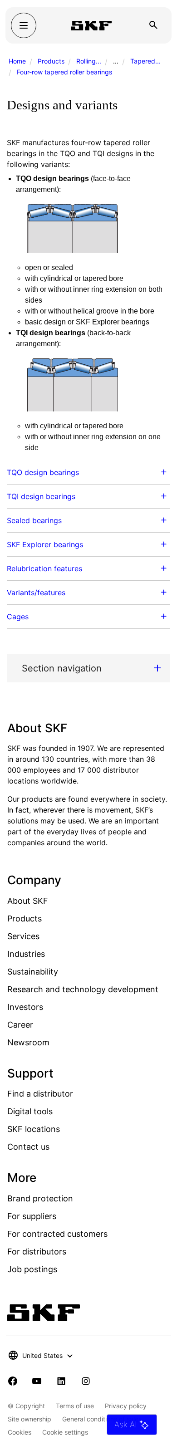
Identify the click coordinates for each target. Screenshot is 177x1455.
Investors (25, 1007)
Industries (26, 954)
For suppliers (31, 1216)
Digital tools (30, 1111)
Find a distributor (40, 1093)
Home (17, 61)
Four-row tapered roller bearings (64, 72)
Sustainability (32, 971)
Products (51, 61)
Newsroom (28, 1042)
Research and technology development (82, 989)
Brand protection (40, 1198)
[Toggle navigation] (23, 25)
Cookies (19, 1432)
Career (20, 1024)
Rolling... (88, 61)
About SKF (27, 901)
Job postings (32, 1269)
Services (23, 936)
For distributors (36, 1251)
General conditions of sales (102, 1419)
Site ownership (29, 1419)
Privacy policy (126, 1406)
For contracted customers (57, 1234)
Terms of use (75, 1406)
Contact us (28, 1146)
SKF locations (33, 1129)
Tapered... (145, 61)
